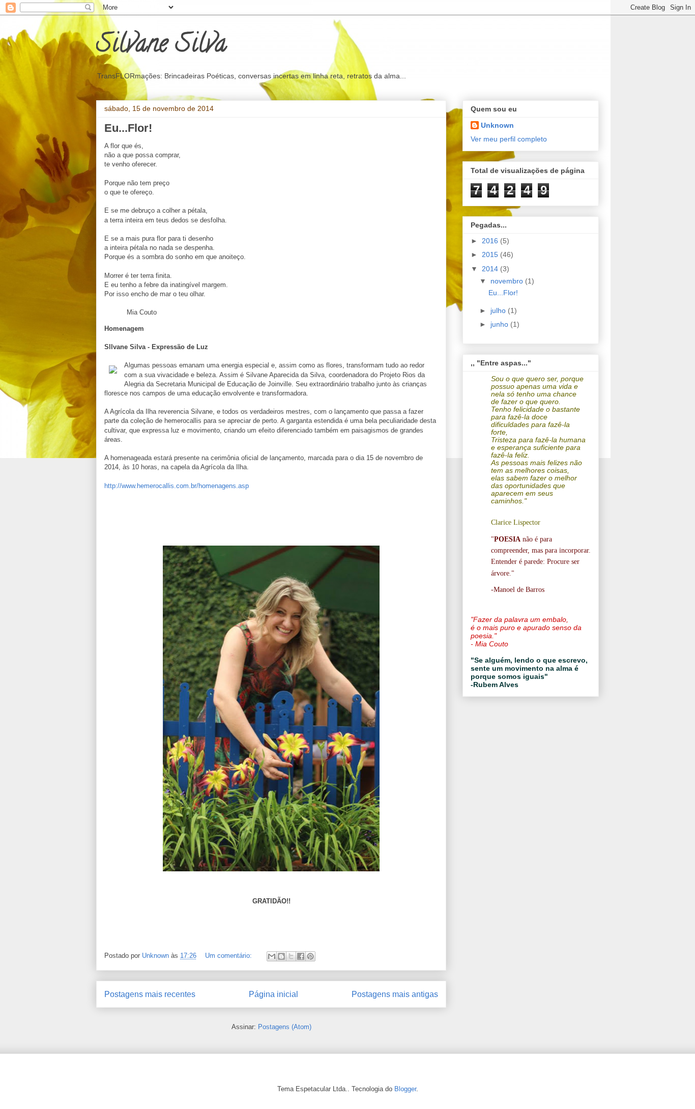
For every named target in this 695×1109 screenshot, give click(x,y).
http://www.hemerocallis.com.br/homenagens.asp (176, 486)
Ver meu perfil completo (509, 139)
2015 (491, 254)
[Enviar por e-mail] (272, 956)
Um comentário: (229, 955)
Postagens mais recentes (149, 994)
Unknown (497, 125)
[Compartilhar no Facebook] (301, 956)
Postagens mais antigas (395, 994)
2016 (491, 241)
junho (500, 324)
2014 (491, 269)
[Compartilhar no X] (291, 956)
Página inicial (273, 994)
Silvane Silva (161, 46)
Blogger (405, 1089)
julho (499, 310)
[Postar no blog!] (281, 956)
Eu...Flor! (128, 128)
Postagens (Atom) (284, 1027)
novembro (507, 281)
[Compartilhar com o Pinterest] (310, 956)
